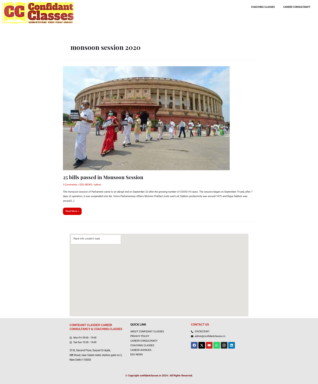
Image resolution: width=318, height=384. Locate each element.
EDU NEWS (86, 184)
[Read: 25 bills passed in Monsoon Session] (146, 118)
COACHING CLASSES (263, 6)
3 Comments (70, 184)
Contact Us (200, 324)
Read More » (72, 210)
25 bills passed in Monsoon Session (103, 177)
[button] (265, 7)
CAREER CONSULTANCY (296, 6)
